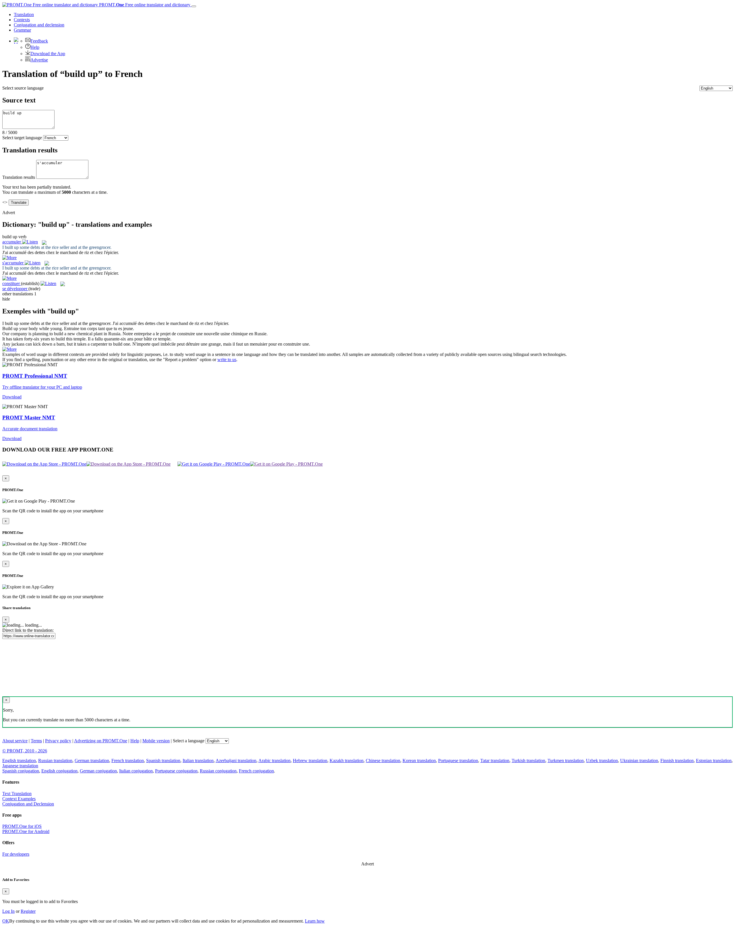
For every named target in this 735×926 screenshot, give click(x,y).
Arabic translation (274, 760)
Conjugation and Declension (28, 803)
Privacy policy (58, 740)
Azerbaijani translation (236, 760)
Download (12, 396)
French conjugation (256, 770)
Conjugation (39, 24)
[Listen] (30, 241)
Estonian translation (714, 760)
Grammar (22, 30)
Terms (36, 740)
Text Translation (17, 793)
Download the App (47, 53)
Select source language (23, 88)
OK (5, 921)
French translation (127, 760)
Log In (8, 911)
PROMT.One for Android (25, 831)
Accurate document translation (29, 428)
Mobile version (156, 740)
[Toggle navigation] (194, 6)
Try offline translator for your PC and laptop (42, 387)
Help (34, 47)
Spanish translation (163, 760)
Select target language (22, 137)
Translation (24, 14)
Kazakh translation (346, 760)
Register (28, 911)
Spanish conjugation (20, 770)
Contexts (22, 19)
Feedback (39, 40)
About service (15, 740)
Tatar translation (494, 760)
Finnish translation (677, 760)
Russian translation (55, 760)
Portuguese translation (458, 760)
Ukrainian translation (639, 760)
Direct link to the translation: (28, 630)
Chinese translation (383, 760)
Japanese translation (20, 765)
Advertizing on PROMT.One (100, 740)
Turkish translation (528, 760)
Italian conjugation (136, 770)
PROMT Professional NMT (34, 376)
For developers (15, 854)
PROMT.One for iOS (22, 826)
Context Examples (19, 798)
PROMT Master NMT (28, 417)
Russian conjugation (218, 770)
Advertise (39, 59)
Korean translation (419, 760)
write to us (226, 359)
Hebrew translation (310, 760)
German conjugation (98, 770)
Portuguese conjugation (176, 770)
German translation (92, 760)
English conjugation (59, 770)
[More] (9, 349)
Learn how (315, 921)
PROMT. (144, 4)
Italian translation (198, 760)
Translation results (18, 177)
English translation (19, 760)
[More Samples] (9, 257)
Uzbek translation (602, 760)
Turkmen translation (566, 760)
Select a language (188, 740)
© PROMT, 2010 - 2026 (24, 750)
